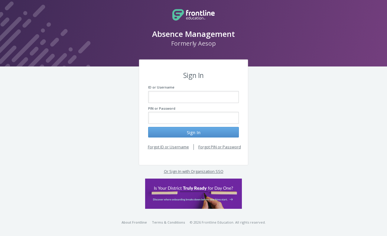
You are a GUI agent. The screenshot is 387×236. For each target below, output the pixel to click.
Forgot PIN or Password (219, 147)
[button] (193, 194)
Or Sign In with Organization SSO (193, 171)
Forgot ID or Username (168, 147)
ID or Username (161, 87)
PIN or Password (161, 108)
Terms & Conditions (168, 222)
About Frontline (134, 222)
